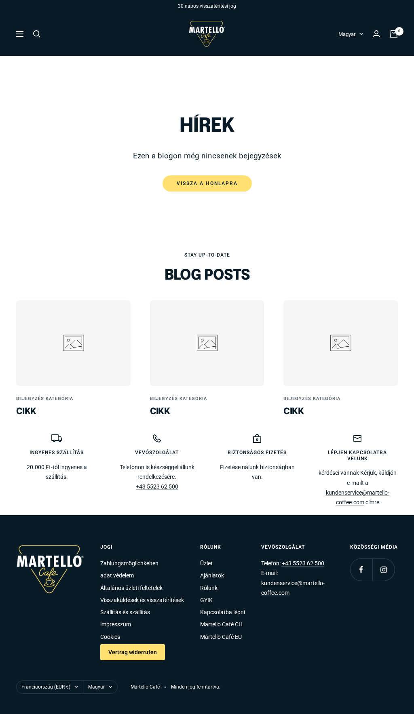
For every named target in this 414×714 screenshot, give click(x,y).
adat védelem (117, 575)
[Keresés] (36, 34)
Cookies (110, 637)
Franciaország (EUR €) (45, 687)
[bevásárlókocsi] (394, 34)
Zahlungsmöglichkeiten (129, 563)
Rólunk (209, 588)
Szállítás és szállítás (125, 612)
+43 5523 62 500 (157, 486)
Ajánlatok (212, 575)
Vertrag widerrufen (132, 652)
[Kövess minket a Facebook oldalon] (361, 569)
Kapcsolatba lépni (222, 612)
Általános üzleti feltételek (131, 588)
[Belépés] (376, 33)
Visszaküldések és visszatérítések (142, 600)
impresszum (115, 624)
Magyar (346, 34)
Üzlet (206, 563)
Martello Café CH (221, 624)
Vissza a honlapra (207, 183)
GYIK (206, 600)
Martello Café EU (221, 637)
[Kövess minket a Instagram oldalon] (383, 569)
